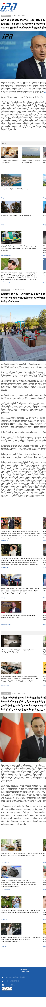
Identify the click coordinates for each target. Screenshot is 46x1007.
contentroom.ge (6, 659)
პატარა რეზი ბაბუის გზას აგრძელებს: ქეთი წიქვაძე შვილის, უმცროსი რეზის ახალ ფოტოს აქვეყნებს (20, 911)
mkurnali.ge (5, 862)
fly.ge (2, 198)
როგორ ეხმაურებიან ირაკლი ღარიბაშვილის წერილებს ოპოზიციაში (18, 616)
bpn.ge (3, 598)
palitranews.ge (5, 624)
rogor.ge (3, 946)
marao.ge (4, 919)
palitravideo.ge (6, 255)
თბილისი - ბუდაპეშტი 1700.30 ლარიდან (16, 215)
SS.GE (4, 143)
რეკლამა (25, 971)
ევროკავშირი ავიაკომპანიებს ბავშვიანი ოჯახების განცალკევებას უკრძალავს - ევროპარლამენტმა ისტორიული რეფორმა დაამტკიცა (20, 591)
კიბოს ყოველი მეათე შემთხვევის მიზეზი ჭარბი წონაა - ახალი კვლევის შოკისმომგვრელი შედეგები (21, 854)
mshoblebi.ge (5, 889)
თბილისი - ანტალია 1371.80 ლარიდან (15, 189)
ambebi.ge (4, 540)
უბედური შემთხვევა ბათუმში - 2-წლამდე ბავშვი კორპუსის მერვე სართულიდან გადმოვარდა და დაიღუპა (19, 248)
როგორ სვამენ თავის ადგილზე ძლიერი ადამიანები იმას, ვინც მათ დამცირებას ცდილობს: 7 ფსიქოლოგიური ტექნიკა (20, 939)
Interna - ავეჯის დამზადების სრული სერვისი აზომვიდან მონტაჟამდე (17, 651)
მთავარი (24, 970)
